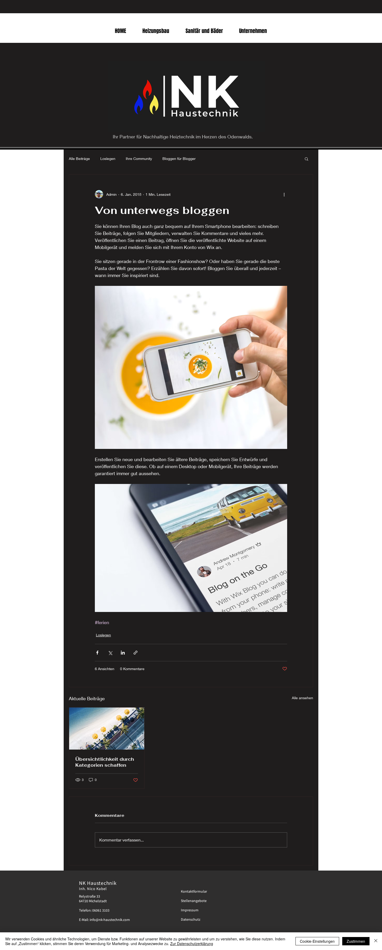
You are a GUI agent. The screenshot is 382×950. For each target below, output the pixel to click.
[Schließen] (376, 941)
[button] (306, 159)
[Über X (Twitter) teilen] (110, 652)
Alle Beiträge (79, 158)
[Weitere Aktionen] (284, 194)
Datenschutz (190, 919)
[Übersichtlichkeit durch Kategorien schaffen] (106, 729)
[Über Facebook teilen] (97, 652)
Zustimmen (356, 941)
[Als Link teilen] (135, 652)
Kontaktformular (194, 891)
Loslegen (107, 158)
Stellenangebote (194, 900)
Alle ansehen (302, 698)
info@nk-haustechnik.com (110, 919)
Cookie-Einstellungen (317, 941)
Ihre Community (139, 158)
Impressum (190, 910)
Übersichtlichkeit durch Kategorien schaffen (104, 762)
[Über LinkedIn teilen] (122, 652)
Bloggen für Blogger (179, 158)
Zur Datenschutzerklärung (191, 943)
